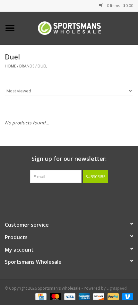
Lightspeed (117, 288)
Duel (42, 66)
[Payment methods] (40, 296)
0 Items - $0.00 (119, 5)
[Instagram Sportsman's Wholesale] (75, 196)
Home (10, 66)
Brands (26, 66)
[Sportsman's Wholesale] (79, 28)
